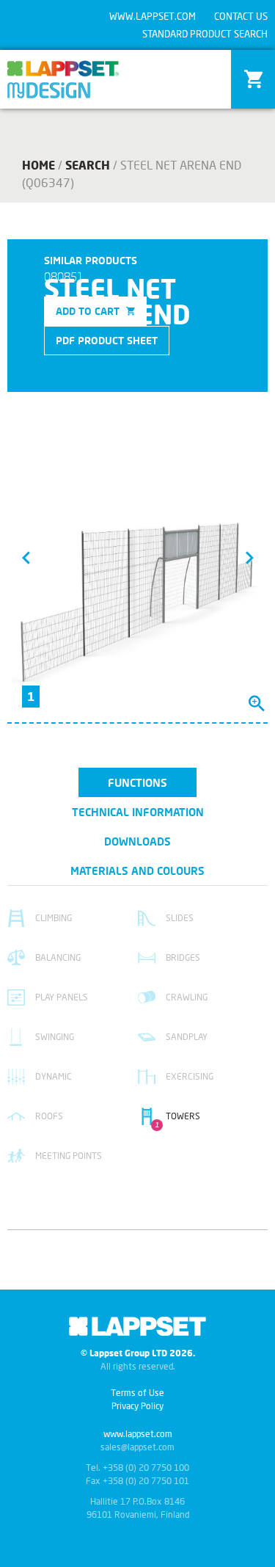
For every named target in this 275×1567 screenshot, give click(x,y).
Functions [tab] (137, 782)
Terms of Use (137, 1392)
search (87, 165)
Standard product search (205, 34)
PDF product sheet (107, 340)
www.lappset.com (152, 16)
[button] (25, 557)
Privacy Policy (137, 1405)
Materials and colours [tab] (137, 870)
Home (38, 165)
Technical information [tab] (138, 811)
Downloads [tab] (137, 841)
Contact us (241, 16)
